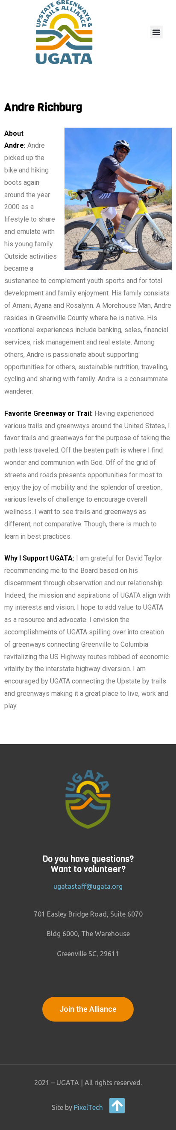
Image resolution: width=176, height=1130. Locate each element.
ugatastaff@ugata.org (88, 886)
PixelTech (88, 1107)
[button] (156, 32)
